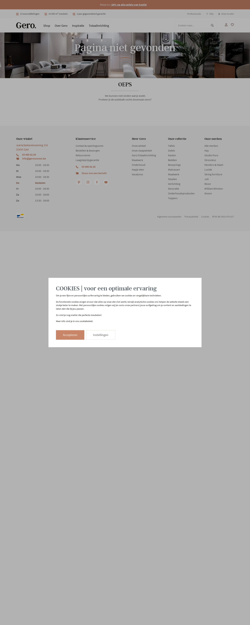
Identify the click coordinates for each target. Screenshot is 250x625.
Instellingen (100, 335)
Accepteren (70, 335)
